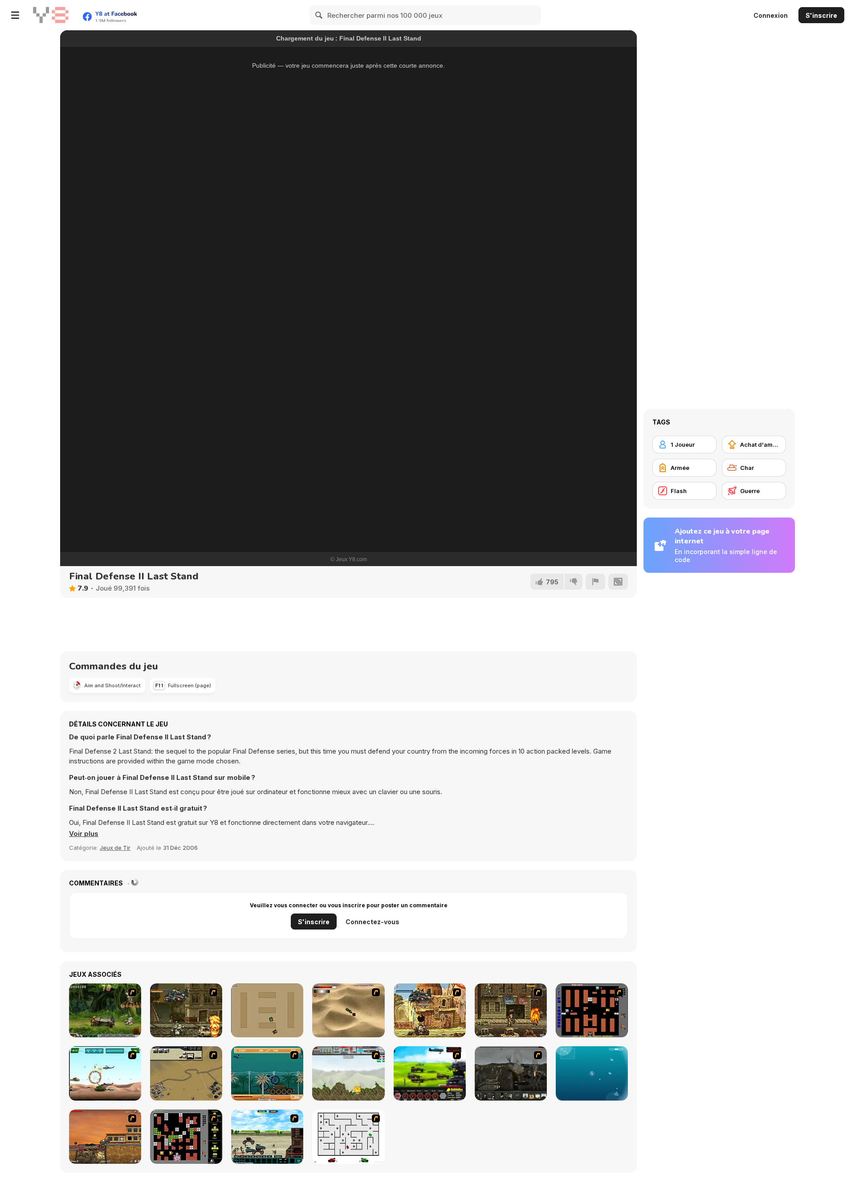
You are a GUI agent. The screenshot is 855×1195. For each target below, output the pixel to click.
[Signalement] (595, 582)
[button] (83, 834)
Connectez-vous (372, 922)
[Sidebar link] (15, 15)
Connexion (770, 15)
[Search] (319, 15)
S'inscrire (821, 15)
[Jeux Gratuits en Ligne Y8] (50, 15)
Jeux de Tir (115, 847)
